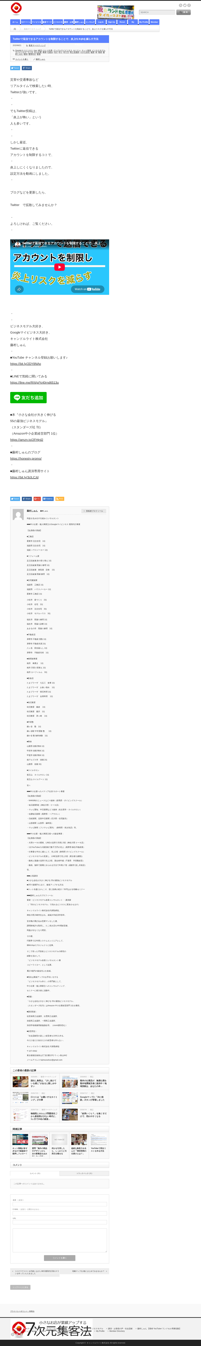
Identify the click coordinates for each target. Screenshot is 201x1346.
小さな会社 (85, 52)
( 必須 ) (18, 1200)
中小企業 (38, 52)
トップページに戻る (20, 1287)
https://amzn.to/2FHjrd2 (26, 439)
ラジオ (30, 52)
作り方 (66, 52)
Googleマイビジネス (24, 50)
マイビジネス (21, 52)
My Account (133, 23)
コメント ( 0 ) (35, 1173)
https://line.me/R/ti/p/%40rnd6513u (34, 382)
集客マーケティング (47, 23)
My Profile (143, 22)
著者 (100, 52)
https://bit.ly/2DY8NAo (25, 363)
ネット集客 (86, 50)
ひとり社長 (47, 50)
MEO (40, 50)
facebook (189, 5)
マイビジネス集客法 (36, 23)
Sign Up (111, 22)
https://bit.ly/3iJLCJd (24, 477)
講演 (25, 54)
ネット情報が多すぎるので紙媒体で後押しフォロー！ (19, 1151)
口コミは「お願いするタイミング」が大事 (44, 1098)
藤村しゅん (40, 59)
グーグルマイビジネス (62, 50)
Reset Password (122, 23)
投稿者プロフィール (94, 511)
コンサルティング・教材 (90, 23)
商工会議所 (74, 52)
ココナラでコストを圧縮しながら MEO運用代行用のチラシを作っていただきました (37, 1272)
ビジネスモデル (58, 23)
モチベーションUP (26, 23)
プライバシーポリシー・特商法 (22, 1311)
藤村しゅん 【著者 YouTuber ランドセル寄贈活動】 (79, 23)
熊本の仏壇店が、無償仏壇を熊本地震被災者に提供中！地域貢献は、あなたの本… (93, 1083)
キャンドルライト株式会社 (98, 1343)
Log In (100, 22)
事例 (44, 52)
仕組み (50, 52)
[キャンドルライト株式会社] (16, 14)
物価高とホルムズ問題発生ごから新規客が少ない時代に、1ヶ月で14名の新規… (44, 1116)
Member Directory (154, 23)
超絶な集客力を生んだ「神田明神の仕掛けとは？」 (78, 1151)
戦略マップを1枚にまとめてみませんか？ (88, 1271)
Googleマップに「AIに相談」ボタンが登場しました (92, 1098)
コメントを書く (21, 59)
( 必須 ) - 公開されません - (26, 1209)
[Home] (15, 29)
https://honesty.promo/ (26, 458)
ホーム (15, 22)
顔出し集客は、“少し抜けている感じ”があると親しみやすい (43, 1083)
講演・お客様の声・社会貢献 (68, 23)
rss (180, 5)
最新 (92, 52)
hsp (35, 50)
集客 (39, 54)
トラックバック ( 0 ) (84, 1173)
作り (60, 52)
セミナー (77, 50)
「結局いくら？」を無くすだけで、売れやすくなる (93, 1114)
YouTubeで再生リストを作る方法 (98, 1149)
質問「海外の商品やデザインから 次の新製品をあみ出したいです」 (39, 1152)
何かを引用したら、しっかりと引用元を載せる (59, 1151)
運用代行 (32, 54)
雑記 (91, 1077)
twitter (185, 5)
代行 (56, 52)
